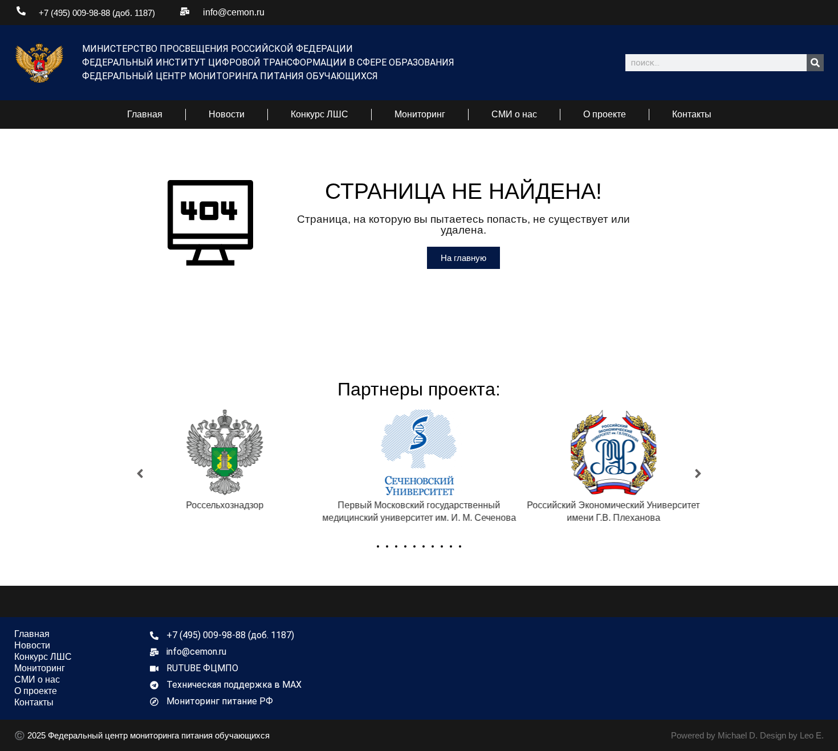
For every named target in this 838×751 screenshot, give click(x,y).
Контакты (691, 114)
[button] (140, 474)
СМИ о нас (514, 114)
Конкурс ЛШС (319, 114)
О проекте (604, 114)
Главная (144, 114)
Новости (227, 114)
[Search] (815, 62)
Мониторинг (419, 114)
